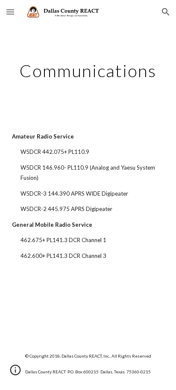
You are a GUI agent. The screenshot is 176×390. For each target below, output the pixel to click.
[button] (10, 11)
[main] (88, 71)
